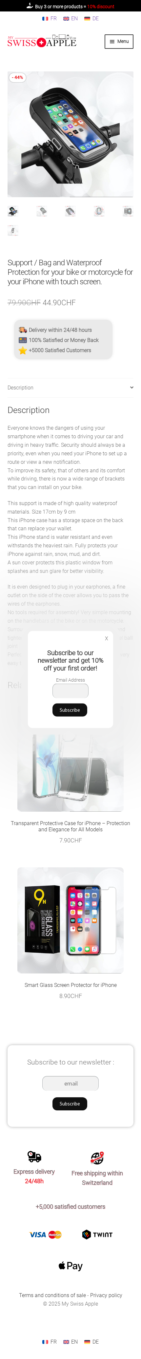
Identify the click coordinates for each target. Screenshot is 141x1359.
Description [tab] (20, 388)
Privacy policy (106, 1295)
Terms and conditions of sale (53, 1295)
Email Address (70, 679)
